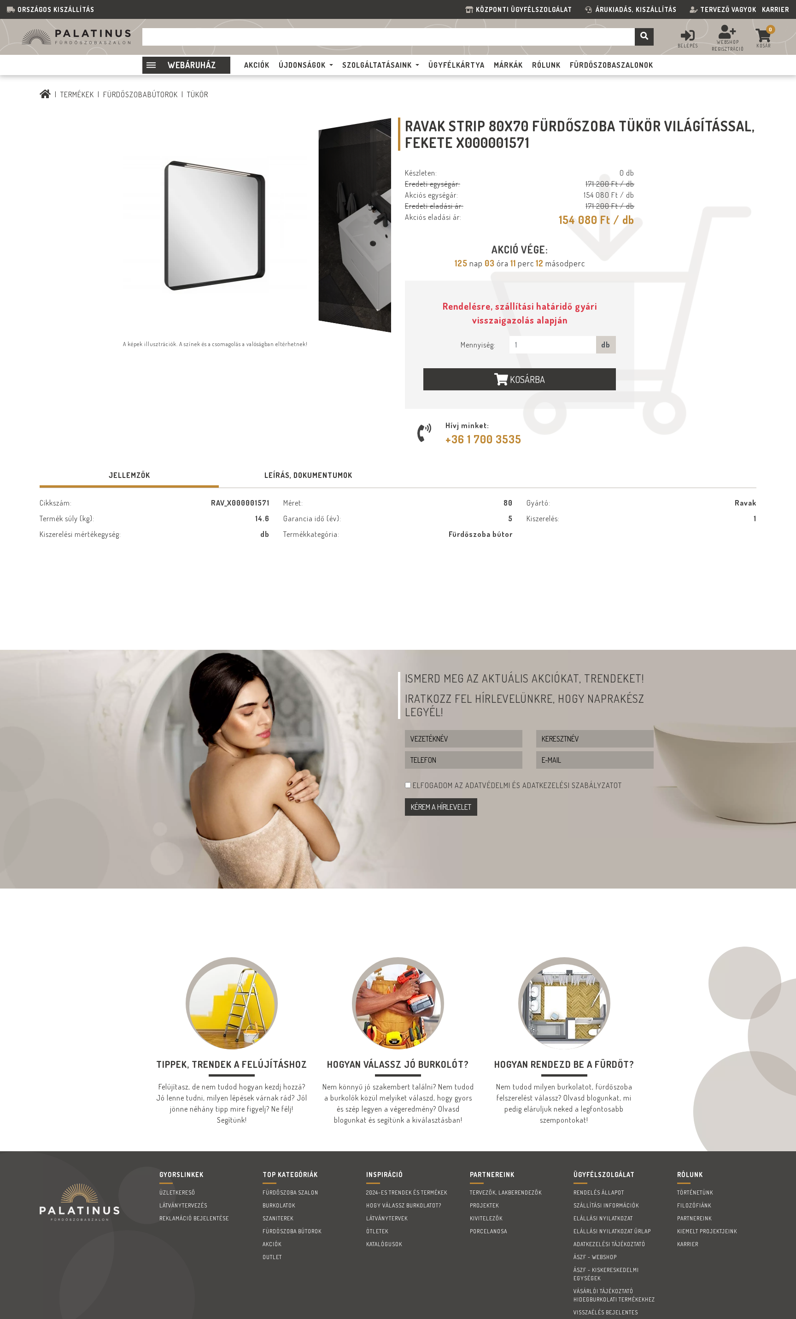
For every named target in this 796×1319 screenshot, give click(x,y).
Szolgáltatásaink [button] (377, 65)
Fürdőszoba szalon (290, 1192)
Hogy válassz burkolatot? (403, 1205)
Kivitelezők (486, 1218)
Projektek (484, 1205)
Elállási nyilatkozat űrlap (612, 1231)
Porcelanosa (488, 1231)
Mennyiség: (478, 344)
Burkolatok (279, 1205)
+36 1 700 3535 (483, 439)
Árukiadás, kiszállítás (636, 9)
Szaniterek (278, 1218)
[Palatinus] (45, 94)
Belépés (688, 45)
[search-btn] (644, 37)
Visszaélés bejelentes (606, 1312)
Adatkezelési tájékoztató (609, 1244)
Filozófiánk (694, 1205)
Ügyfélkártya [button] (456, 65)
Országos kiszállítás (56, 9)
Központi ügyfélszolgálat (526, 9)
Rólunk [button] (546, 65)
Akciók (272, 1244)
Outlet (272, 1257)
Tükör (197, 94)
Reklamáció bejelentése (194, 1218)
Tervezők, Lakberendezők (506, 1192)
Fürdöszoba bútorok (292, 1231)
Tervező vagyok (728, 9)
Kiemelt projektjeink (707, 1231)
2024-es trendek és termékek (406, 1192)
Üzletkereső (177, 1192)
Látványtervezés (183, 1205)
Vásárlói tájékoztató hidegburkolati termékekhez (614, 1295)
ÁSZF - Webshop (595, 1257)
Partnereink (694, 1218)
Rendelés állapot (599, 1192)
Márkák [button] (508, 65)
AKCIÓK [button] (256, 65)
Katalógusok (384, 1244)
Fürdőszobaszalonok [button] (611, 65)
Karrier (775, 9)
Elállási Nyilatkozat (603, 1218)
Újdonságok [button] (302, 65)
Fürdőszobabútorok (140, 94)
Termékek (77, 94)
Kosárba (526, 379)
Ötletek (377, 1231)
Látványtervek (387, 1218)
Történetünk (695, 1192)
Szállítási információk (606, 1205)
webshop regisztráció (728, 45)
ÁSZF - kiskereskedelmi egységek (606, 1274)
